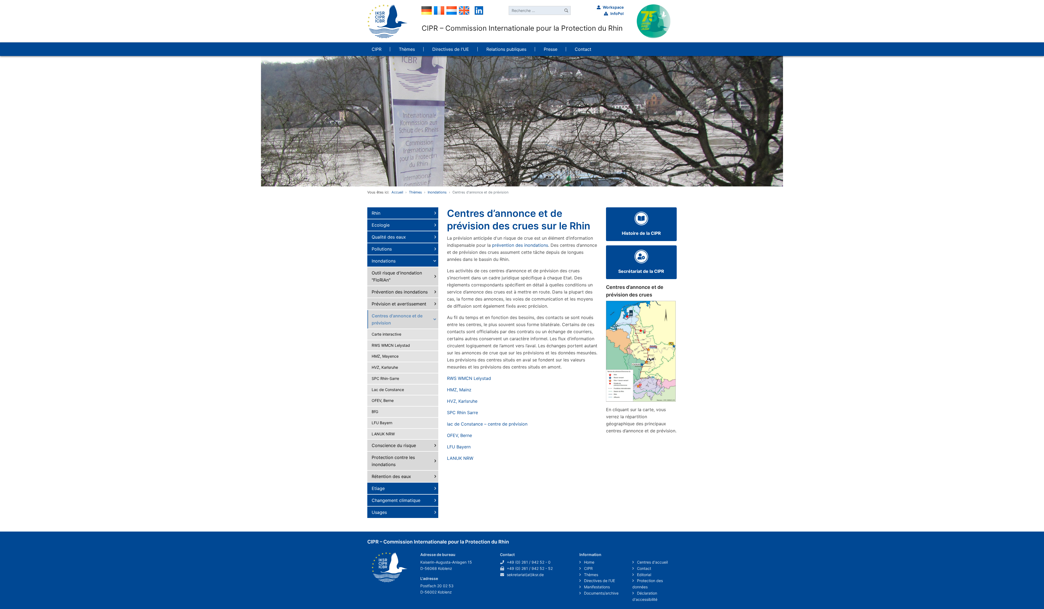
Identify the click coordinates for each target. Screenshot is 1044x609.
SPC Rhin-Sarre (385, 378)
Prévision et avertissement (399, 304)
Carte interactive (386, 334)
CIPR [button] (376, 49)
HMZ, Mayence (385, 356)
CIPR (588, 568)
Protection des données (647, 583)
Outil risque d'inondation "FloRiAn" (397, 276)
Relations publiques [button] (506, 49)
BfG (375, 411)
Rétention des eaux (391, 476)
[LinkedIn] (479, 10)
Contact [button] (583, 49)
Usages (379, 512)
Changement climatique (396, 500)
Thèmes (415, 192)
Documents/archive (601, 593)
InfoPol (617, 13)
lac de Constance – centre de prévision (487, 424)
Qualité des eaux (389, 237)
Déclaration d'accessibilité (644, 596)
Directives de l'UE (599, 580)
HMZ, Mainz (460, 389)
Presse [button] (550, 49)
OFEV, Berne (383, 400)
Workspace (613, 7)
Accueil (397, 192)
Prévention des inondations (400, 292)
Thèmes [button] (407, 49)
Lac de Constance (388, 389)
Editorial (643, 574)
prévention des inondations (520, 245)
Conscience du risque (394, 445)
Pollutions (382, 249)
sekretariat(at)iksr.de (525, 574)
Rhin (376, 213)
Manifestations (596, 587)
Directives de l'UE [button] (450, 49)
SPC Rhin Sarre (462, 412)
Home (588, 562)
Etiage (378, 488)
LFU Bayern (382, 422)
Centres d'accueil (652, 562)
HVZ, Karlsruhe (385, 367)
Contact (643, 568)
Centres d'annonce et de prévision (397, 319)
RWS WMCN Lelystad (391, 345)
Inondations (437, 192)
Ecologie (381, 225)
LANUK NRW (383, 434)
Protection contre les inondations (393, 461)
